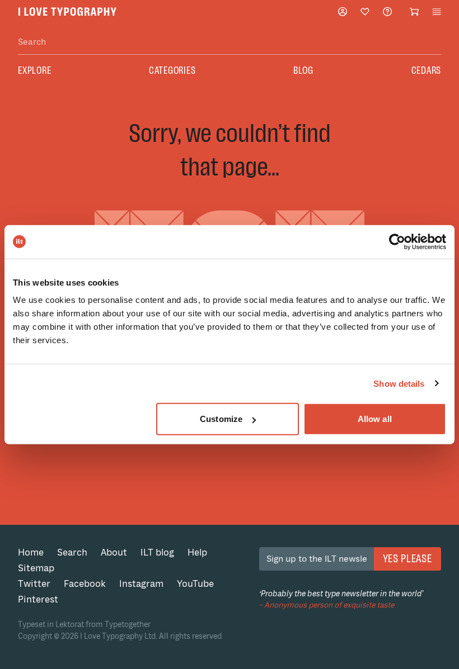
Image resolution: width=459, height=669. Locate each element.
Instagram (141, 584)
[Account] (343, 11)
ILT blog (157, 552)
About (114, 552)
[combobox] (229, 42)
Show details (398, 383)
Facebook (85, 584)
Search (72, 552)
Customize (221, 419)
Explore (34, 70)
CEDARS (426, 70)
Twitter (34, 584)
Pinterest (38, 599)
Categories (172, 70)
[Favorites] (365, 12)
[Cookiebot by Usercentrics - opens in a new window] (397, 241)
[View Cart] (414, 11)
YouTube (195, 584)
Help (197, 552)
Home (31, 552)
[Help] (387, 11)
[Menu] (437, 12)
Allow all (375, 419)
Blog (303, 70)
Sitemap (36, 568)
